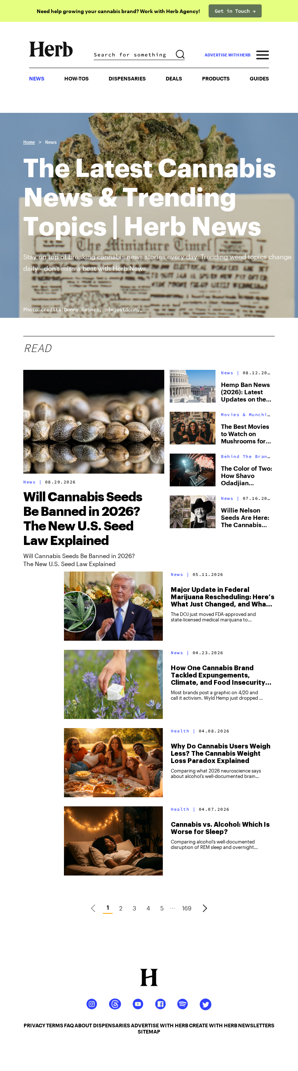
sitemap (149, 1031)
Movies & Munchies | (250, 414)
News (51, 142)
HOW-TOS (76, 78)
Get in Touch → (235, 11)
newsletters (256, 1025)
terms (54, 1025)
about (83, 1025)
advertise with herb (227, 54)
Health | (183, 731)
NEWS (36, 78)
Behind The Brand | (249, 456)
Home (29, 142)
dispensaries (111, 1025)
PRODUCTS (216, 78)
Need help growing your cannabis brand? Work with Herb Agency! (118, 11)
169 (187, 908)
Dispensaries (127, 78)
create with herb (213, 1025)
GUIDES (259, 78)
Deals (174, 78)
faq (69, 1025)
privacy (34, 1025)
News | (32, 482)
